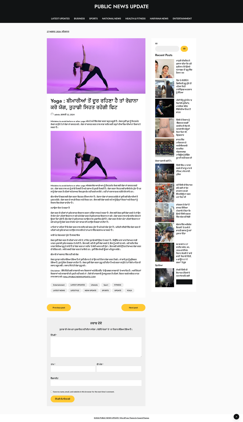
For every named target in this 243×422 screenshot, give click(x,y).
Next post (133, 307)
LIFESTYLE (75, 290)
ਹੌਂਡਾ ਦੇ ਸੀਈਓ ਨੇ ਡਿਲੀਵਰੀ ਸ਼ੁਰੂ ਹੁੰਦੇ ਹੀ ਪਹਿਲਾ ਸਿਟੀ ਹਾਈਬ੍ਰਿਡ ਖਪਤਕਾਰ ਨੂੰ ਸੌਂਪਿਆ (184, 86)
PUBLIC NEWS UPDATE (121, 6)
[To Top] (236, 416)
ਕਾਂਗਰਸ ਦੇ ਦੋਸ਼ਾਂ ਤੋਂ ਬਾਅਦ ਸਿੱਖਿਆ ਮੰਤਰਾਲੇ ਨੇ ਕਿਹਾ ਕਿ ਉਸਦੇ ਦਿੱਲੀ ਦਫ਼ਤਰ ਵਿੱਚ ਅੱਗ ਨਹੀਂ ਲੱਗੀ (183, 210)
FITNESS (117, 285)
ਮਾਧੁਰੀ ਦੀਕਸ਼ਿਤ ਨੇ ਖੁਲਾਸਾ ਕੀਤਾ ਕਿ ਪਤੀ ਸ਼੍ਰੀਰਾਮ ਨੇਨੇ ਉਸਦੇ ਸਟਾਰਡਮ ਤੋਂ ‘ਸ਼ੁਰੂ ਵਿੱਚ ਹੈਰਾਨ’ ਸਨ (184, 66)
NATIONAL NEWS (111, 18)
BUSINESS (79, 18)
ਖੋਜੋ (156, 44)
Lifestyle (94, 285)
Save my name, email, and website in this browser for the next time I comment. (83, 392)
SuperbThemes (143, 418)
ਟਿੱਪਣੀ (54, 335)
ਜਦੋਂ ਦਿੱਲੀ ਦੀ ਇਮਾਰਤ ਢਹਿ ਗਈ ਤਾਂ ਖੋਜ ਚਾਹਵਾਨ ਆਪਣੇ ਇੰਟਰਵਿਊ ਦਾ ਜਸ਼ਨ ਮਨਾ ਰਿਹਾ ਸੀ (184, 191)
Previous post (59, 307)
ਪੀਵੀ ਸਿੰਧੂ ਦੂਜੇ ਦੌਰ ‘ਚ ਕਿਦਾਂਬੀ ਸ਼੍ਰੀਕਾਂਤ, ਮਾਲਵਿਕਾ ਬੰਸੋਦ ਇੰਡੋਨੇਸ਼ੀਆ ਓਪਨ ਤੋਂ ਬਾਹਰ (184, 106)
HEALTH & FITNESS (135, 18)
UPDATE (117, 290)
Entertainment (59, 285)
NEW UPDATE (90, 290)
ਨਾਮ (53, 364)
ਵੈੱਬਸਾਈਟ (54, 378)
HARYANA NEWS (159, 18)
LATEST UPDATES (60, 18)
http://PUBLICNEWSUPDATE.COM (79, 276)
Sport (106, 285)
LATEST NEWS (59, 290)
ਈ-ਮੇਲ (100, 364)
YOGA (129, 290)
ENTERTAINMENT (182, 18)
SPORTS (93, 18)
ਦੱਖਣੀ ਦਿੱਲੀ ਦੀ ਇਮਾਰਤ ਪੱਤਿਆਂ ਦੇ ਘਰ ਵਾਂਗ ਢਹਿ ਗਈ (183, 272)
